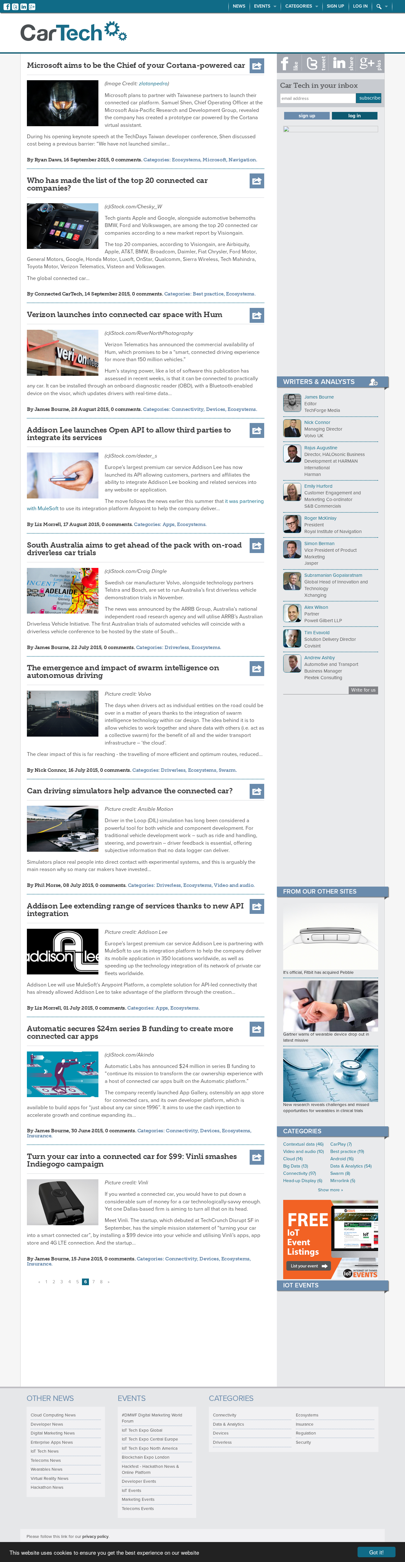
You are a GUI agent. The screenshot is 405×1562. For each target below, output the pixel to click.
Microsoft (214, 160)
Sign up (335, 6)
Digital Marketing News (53, 1433)
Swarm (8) (340, 1173)
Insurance (39, 1136)
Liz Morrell (47, 524)
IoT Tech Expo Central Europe (150, 1439)
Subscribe (370, 98)
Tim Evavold (317, 632)
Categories (298, 6)
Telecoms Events (138, 1508)
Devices (215, 409)
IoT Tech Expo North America (150, 1448)
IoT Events (131, 1490)
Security (303, 1442)
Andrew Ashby (319, 658)
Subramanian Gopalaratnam (333, 575)
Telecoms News (46, 1460)
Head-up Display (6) (302, 1180)
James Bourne (51, 409)
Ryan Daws (47, 160)
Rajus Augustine (320, 448)
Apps (169, 524)
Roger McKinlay (320, 518)
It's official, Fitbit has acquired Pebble (318, 972)
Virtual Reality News (49, 1478)
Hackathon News (47, 1487)
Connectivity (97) (299, 1173)
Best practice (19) (347, 1151)
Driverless (177, 647)
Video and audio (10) (303, 1151)
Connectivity (187, 409)
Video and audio (233, 885)
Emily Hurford (318, 486)
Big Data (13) (295, 1166)
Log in (360, 6)
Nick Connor (50, 770)
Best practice (208, 294)
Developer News (47, 1424)
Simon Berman (319, 543)
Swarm (227, 770)
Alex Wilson (316, 607)
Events (262, 6)
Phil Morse (47, 885)
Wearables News (46, 1469)
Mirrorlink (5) (342, 1180)
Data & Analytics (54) (351, 1166)
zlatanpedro (153, 84)
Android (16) (342, 1159)
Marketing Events (138, 1499)
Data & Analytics (228, 1424)
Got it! (376, 1552)
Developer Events (139, 1481)
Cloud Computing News (53, 1415)
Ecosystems (186, 160)
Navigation (242, 160)
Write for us (363, 690)
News (239, 6)
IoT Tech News (45, 1451)
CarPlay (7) (341, 1144)
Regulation (306, 1433)
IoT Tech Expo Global (142, 1430)
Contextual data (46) (303, 1144)
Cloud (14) (293, 1159)
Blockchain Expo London (145, 1457)
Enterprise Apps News (52, 1442)
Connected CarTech (58, 294)
